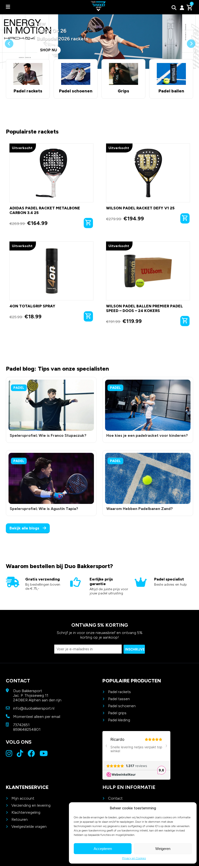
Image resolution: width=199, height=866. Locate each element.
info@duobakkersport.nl (33, 708)
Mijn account (22, 798)
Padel (18, 388)
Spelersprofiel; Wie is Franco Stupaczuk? (48, 435)
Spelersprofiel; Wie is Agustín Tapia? (44, 508)
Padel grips (117, 713)
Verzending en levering (30, 805)
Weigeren (162, 849)
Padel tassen (119, 698)
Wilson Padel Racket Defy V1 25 (140, 208)
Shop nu (48, 50)
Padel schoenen (122, 706)
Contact (115, 798)
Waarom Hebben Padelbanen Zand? (139, 508)
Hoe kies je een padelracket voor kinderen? (147, 435)
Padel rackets (119, 691)
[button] (9, 54)
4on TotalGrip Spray (32, 306)
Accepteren (103, 849)
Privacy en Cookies (134, 858)
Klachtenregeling (25, 812)
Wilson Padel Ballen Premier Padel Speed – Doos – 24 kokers (144, 308)
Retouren (19, 819)
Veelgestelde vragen (29, 826)
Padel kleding (119, 720)
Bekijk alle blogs (24, 528)
